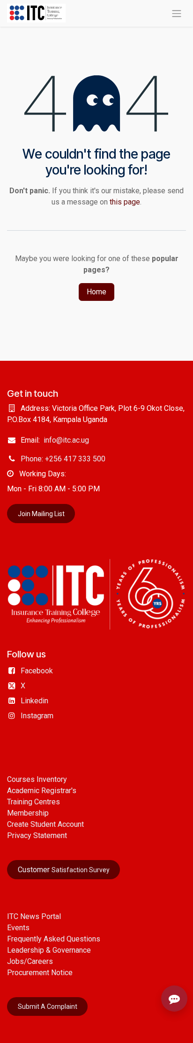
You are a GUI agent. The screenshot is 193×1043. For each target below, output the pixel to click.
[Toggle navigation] (176, 13)
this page (125, 201)
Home (96, 291)
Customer (64, 869)
